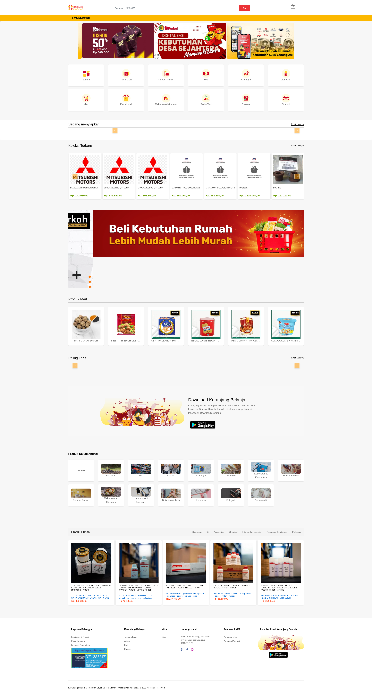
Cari (244, 8)
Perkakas (296, 532)
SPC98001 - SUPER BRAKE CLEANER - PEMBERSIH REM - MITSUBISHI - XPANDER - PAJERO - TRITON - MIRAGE (231, 588)
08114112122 (187, 643)
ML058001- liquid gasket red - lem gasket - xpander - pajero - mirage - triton (138, 587)
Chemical (233, 532)
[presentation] (71, 249)
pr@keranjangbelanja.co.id (193, 640)
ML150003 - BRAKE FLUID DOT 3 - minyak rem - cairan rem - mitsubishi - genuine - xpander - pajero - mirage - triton (91, 588)
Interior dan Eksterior (252, 532)
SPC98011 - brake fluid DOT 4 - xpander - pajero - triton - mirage (185, 587)
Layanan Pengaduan (80, 645)
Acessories (219, 532)
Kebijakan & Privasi (80, 637)
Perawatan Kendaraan (277, 532)
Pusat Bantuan (78, 641)
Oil (207, 532)
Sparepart (197, 532)
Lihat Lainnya (297, 124)
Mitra (163, 637)
